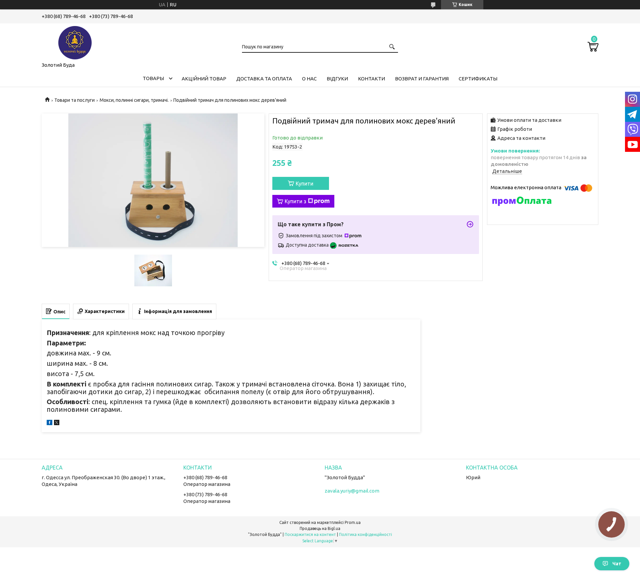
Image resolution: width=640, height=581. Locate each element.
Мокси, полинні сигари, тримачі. (134, 100)
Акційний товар (204, 78)
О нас (309, 78)
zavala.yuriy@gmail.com (352, 491)
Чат (616, 563)
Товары (153, 78)
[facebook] (49, 423)
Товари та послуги (74, 100)
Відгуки (337, 78)
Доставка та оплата (264, 78)
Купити (304, 184)
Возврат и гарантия (422, 78)
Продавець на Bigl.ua (320, 528)
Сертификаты (478, 78)
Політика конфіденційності (365, 534)
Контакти (371, 78)
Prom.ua (353, 522)
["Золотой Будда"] (75, 41)
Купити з (295, 201)
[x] (56, 423)
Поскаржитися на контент (310, 534)
